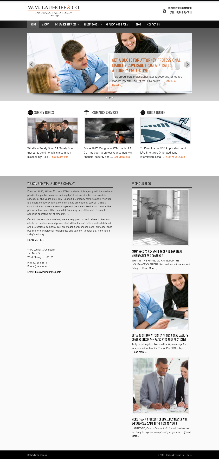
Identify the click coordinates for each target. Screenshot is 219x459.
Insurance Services (64, 25)
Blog (138, 24)
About (45, 24)
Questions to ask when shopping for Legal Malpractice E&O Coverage (157, 254)
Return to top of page (37, 454)
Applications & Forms (118, 24)
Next (187, 64)
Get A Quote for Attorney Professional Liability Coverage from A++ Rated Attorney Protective (146, 65)
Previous (31, 64)
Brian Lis (180, 454)
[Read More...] (149, 268)
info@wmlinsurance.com (48, 271)
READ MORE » (35, 239)
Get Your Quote (175, 157)
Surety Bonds (90, 25)
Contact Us (153, 24)
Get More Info (60, 157)
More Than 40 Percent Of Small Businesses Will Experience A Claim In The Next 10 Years (159, 421)
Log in (189, 454)
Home (33, 24)
